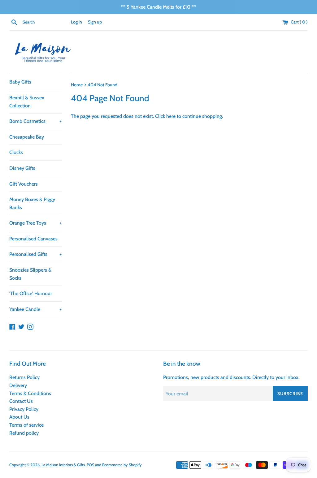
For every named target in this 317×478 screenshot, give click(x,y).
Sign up (95, 22)
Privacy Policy (23, 409)
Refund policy (24, 433)
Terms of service (26, 425)
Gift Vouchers (23, 184)
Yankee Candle (35, 309)
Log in (76, 22)
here (171, 116)
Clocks (16, 152)
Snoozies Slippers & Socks (30, 274)
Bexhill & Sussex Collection (26, 102)
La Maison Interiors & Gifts (63, 465)
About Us (19, 417)
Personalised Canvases (33, 239)
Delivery (18, 385)
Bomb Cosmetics (35, 121)
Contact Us (21, 401)
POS (90, 465)
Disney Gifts (22, 168)
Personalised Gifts (35, 254)
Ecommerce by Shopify (122, 465)
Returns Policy (24, 377)
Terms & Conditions (30, 393)
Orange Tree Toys (35, 223)
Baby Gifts (20, 82)
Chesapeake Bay (26, 137)
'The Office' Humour (30, 293)
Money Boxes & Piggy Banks (32, 203)
